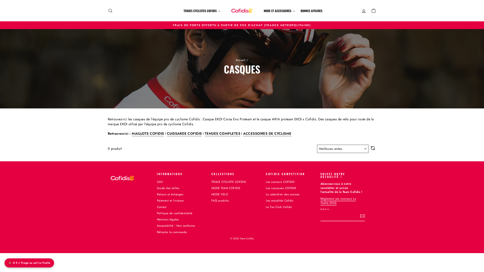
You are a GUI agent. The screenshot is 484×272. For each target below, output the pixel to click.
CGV (160, 182)
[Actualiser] (372, 149)
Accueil (240, 60)
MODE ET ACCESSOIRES (278, 10)
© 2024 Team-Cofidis (242, 238)
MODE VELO (219, 194)
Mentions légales (168, 219)
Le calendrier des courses (282, 194)
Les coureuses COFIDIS (281, 188)
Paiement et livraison (170, 201)
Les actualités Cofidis (279, 201)
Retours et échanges (170, 194)
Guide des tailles (168, 188)
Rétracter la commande (172, 232)
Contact (162, 207)
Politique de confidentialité (174, 213)
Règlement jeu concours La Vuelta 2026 (338, 201)
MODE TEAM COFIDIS (225, 188)
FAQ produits (220, 201)
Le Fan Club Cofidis (279, 207)
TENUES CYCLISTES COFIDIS (200, 10)
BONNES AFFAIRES (311, 10)
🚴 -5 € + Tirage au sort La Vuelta (29, 263)
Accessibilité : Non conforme (176, 226)
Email (325, 209)
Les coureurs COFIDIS (280, 182)
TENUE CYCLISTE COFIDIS (228, 182)
